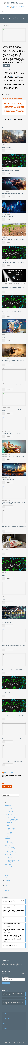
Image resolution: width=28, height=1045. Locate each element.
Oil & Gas (8, 810)
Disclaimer (7, 890)
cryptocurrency (10, 829)
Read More (6, 65)
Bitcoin (8, 825)
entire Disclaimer (15, 76)
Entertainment (7, 813)
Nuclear (8, 808)
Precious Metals (10, 852)
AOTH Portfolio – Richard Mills (7, 216)
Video (6, 885)
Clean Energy (9, 816)
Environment (7, 814)
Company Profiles (8, 880)
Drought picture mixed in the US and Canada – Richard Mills (13, 239)
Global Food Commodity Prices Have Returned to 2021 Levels (13, 456)
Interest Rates (9, 835)
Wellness (8, 843)
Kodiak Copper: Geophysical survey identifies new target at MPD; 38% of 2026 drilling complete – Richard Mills (13, 912)
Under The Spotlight (9, 888)
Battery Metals (10, 847)
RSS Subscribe (14, 7)
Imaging (8, 862)
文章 (6, 877)
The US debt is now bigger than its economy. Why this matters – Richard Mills (13, 900)
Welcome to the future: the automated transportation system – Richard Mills (11, 918)
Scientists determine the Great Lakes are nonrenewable (11, 924)
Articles (6, 875)
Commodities (9, 828)
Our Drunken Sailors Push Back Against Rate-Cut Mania (12, 738)
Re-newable (9, 811)
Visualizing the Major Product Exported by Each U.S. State (12, 669)
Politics (6, 854)
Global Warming (10, 817)
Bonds (8, 827)
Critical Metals (9, 848)
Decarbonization (12, 819)
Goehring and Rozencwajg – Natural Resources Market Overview (13, 715)
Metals (6, 845)
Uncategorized (8, 864)
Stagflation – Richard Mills (7, 622)
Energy (6, 806)
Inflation (8, 833)
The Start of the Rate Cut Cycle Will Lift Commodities (11, 433)
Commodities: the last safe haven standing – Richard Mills (12, 193)
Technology (7, 855)
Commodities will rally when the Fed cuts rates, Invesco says (13, 692)
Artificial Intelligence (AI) (12, 860)
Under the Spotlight (9, 866)
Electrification (11, 820)
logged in (12, 119)
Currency (8, 831)
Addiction (9, 839)
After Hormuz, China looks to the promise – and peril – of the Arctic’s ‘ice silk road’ (13, 944)
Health (8, 842)
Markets (6, 823)
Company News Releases (10, 882)
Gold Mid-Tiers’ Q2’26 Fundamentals (10, 905)
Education (7, 805)
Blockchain (9, 861)
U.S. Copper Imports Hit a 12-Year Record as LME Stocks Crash (13, 930)
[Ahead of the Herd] (14, 3)
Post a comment (7, 786)
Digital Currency (10, 832)
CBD (7, 841)
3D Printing (9, 857)
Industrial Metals (10, 851)
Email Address (6, 977)
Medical (6, 838)
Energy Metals (9, 850)
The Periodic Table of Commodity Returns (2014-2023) (12, 761)
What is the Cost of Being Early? (8, 479)
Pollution (8, 822)
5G (7, 858)
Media (6, 836)
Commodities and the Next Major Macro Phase (10, 170)
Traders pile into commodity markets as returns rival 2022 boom (13, 262)
